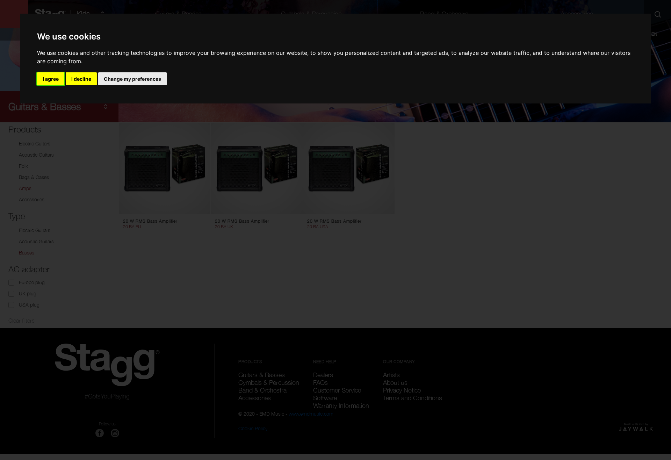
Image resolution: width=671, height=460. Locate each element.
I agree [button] (51, 79)
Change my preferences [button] (132, 79)
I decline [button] (81, 79)
